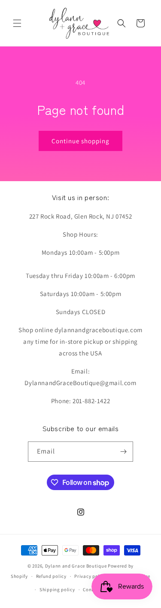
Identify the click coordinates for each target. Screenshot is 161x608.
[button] (17, 23)
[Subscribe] (123, 451)
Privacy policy (90, 576)
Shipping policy (57, 589)
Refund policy (51, 576)
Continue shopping (80, 141)
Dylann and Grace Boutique (76, 566)
